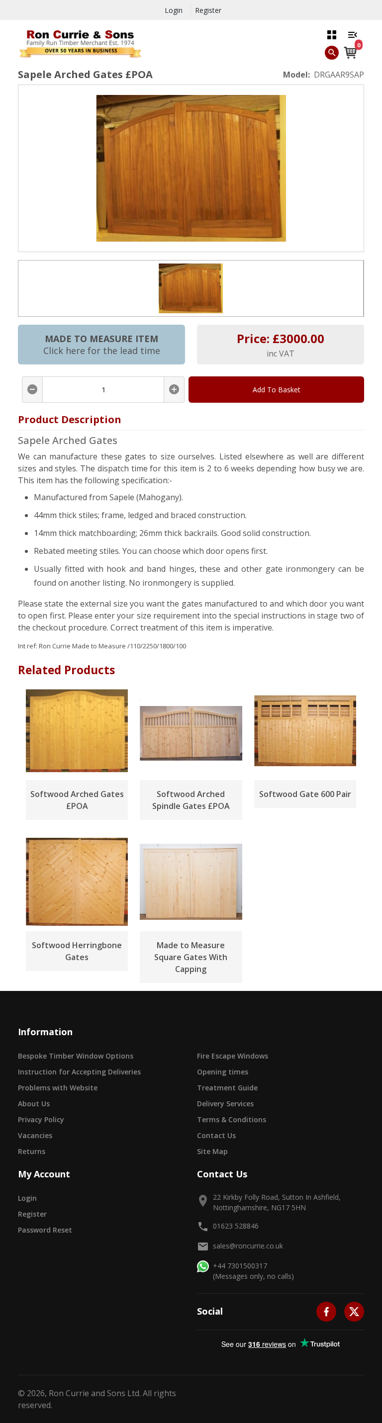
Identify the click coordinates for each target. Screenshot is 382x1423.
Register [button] (32, 1214)
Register (208, 10)
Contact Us (216, 1135)
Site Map (212, 1151)
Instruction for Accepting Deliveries (79, 1071)
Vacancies (35, 1135)
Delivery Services (225, 1103)
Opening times (222, 1071)
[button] (332, 34)
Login (174, 10)
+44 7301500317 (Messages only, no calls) (253, 1271)
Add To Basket (276, 389)
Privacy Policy (41, 1119)
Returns (31, 1151)
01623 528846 (236, 1226)
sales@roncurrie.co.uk (248, 1245)
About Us (34, 1103)
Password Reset (45, 1230)
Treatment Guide (227, 1087)
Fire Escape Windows (232, 1056)
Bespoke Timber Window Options (75, 1056)
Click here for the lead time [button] (101, 351)
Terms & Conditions (231, 1119)
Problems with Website (57, 1087)
